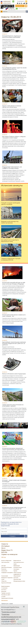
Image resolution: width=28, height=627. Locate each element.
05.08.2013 (4, 34)
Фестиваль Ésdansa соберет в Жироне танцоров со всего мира (14, 137)
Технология (4, 570)
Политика (3, 569)
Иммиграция (17, 565)
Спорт (2, 579)
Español (26, 1)
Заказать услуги (22, 8)
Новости (5, 11)
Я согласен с (11, 533)
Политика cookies (8, 612)
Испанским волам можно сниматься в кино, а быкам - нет (14, 315)
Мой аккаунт (4, 600)
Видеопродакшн (5, 586)
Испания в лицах (18, 567)
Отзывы (3, 596)
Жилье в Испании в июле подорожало (14, 374)
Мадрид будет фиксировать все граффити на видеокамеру (12, 167)
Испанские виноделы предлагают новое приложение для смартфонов (13, 449)
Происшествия (17, 579)
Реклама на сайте (5, 594)
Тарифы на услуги (5, 593)
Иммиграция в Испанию (7, 598)
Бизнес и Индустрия (6, 560)
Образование (17, 576)
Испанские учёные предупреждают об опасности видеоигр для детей (14, 508)
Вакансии (3, 591)
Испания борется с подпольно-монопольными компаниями (11, 36)
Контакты (3, 589)
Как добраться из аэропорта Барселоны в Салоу (10, 240)
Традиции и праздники (7, 572)
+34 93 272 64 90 (7, 3)
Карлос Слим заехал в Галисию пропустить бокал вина (11, 106)
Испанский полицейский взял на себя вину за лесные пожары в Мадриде (13, 283)
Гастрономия (4, 576)
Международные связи (19, 581)
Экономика (16, 569)
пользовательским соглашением (13, 533)
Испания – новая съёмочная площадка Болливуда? (14, 480)
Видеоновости (17, 560)
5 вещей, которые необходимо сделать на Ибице (10, 203)
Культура (16, 577)
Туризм (15, 570)
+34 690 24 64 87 (7, 1)
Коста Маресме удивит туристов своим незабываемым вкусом (14, 68)
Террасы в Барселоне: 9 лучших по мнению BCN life (10, 259)
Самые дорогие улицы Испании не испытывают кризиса (12, 405)
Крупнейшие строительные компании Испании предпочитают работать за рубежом (14, 343)
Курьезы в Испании (6, 582)
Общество (4, 581)
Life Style (3, 565)
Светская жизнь (5, 562)
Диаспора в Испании (6, 567)
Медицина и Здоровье (7, 577)
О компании (20, 1)
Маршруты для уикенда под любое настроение (9, 222)
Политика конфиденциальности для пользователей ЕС (11, 616)
